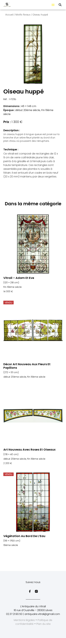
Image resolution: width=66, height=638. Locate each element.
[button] (53, 4)
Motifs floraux (22, 14)
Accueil (9, 14)
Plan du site (43, 624)
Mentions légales (24, 620)
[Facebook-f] (30, 591)
